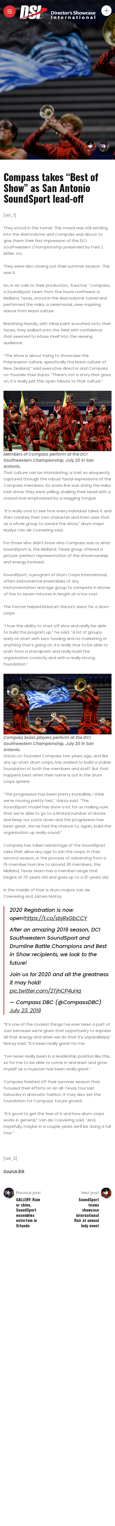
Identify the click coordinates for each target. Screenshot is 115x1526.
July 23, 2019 (25, 1010)
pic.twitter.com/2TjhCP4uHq (45, 991)
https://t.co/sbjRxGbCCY (56, 918)
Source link (13, 1171)
